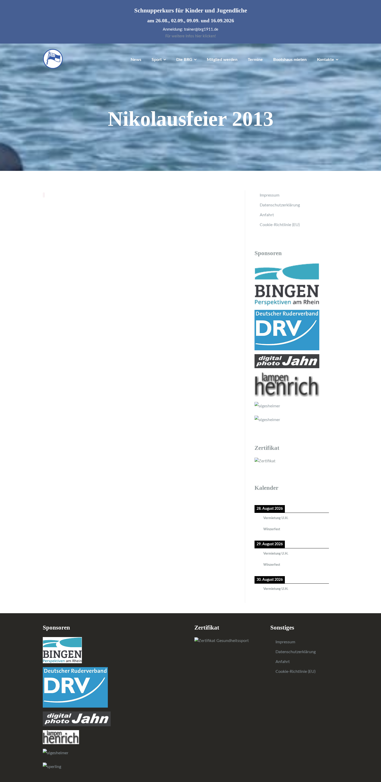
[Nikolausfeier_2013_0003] (116, 213)
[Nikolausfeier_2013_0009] (213, 230)
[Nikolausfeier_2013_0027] (67, 315)
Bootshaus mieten (290, 60)
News (136, 60)
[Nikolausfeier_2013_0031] (213, 315)
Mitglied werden (222, 60)
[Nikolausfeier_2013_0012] (164, 247)
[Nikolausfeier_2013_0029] (164, 315)
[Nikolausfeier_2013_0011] (116, 247)
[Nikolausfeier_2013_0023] (116, 298)
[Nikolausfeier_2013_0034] (116, 332)
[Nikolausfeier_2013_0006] (67, 230)
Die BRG (184, 60)
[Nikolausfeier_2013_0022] (67, 298)
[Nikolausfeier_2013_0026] (213, 298)
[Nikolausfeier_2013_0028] (116, 315)
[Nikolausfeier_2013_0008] (164, 230)
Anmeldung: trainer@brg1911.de (190, 29)
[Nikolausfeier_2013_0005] (213, 213)
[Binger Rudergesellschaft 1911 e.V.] (53, 59)
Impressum (269, 195)
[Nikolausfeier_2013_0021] (213, 281)
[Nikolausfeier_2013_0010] (67, 247)
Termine (255, 60)
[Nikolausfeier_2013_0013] (213, 247)
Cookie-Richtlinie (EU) (280, 225)
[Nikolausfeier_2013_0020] (164, 281)
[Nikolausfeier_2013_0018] (67, 281)
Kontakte (325, 60)
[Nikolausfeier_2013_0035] (164, 332)
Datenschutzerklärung (280, 205)
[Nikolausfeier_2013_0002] (67, 213)
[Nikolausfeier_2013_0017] (213, 264)
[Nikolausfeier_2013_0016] (164, 264)
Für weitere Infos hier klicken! (190, 36)
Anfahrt (267, 215)
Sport (157, 60)
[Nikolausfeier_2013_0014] (67, 264)
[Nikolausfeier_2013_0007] (116, 230)
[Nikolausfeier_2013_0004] (164, 213)
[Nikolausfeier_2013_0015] (116, 264)
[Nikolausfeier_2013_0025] (164, 298)
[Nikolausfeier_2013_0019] (116, 281)
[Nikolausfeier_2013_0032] (67, 332)
